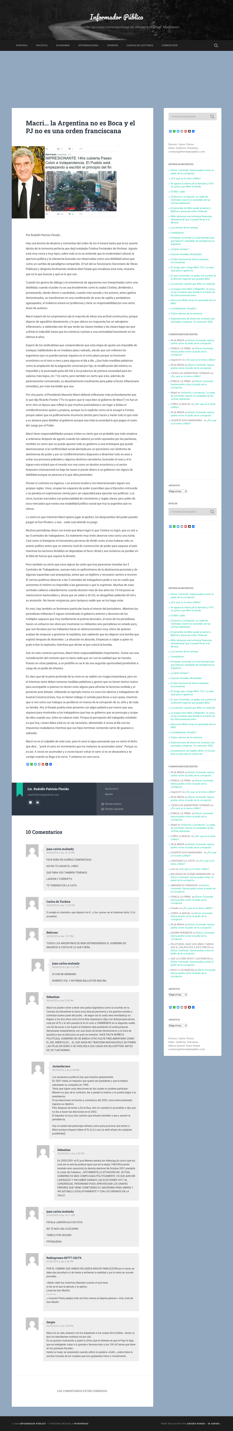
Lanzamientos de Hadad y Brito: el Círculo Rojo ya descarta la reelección (193, 752)
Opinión (112, 45)
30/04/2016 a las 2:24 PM (65, 967)
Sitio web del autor (37, 802)
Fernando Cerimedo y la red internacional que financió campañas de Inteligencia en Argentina (192, 241)
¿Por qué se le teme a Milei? (186, 178)
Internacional (88, 45)
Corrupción (170, 45)
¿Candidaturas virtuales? (184, 308)
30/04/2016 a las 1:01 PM (59, 936)
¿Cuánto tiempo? (180, 249)
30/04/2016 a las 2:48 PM (65, 1070)
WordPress (81, 1423)
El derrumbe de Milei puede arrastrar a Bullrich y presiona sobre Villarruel (191, 210)
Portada (22, 45)
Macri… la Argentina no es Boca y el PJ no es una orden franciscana (80, 127)
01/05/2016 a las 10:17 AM (60, 1215)
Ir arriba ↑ (214, 1423)
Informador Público (116, 16)
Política (42, 45)
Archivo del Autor (30, 802)
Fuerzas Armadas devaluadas (186, 254)
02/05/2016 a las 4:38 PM (59, 1325)
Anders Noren (196, 1423)
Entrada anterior (113, 803)
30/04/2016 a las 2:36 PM (59, 1000)
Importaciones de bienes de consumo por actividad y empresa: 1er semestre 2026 (193, 320)
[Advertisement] (116, 74)
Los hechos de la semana (184, 227)
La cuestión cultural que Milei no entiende (193, 283)
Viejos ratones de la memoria (186, 313)
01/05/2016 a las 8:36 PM (59, 1261)
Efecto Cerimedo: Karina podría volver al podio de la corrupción (192, 172)
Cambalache (177, 232)
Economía (63, 45)
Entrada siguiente (114, 809)
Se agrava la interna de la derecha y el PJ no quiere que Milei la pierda (192, 185)
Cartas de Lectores (139, 45)
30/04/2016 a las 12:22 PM (60, 905)
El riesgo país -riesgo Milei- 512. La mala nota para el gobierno (192, 269)
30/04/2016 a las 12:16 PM (60, 852)
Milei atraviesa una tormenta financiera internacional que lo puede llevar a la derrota (191, 219)
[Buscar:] (192, 116)
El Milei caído (178, 191)
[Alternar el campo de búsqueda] (216, 45)
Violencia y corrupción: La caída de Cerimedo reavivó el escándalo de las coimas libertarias (190, 199)
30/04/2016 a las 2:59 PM (70, 1153)
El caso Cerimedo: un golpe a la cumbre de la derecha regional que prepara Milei (193, 277)
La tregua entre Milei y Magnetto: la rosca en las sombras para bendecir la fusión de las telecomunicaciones (193, 292)
